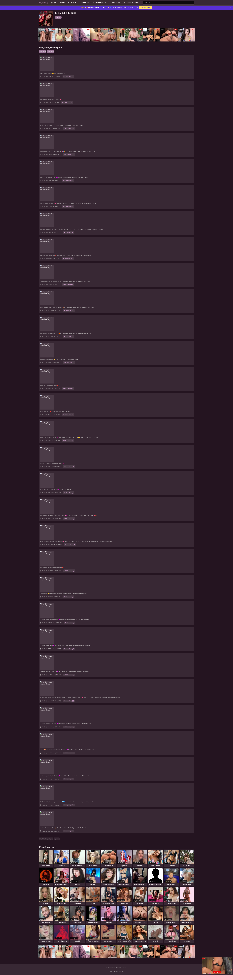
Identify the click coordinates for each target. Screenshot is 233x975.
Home (63, 3)
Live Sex (73, 3)
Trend (47, 2)
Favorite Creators (132, 3)
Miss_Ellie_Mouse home (46, 839)
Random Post (85, 3)
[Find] (192, 2)
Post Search (116, 3)
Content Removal (119, 971)
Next (55, 839)
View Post (68, 76)
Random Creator (101, 3)
